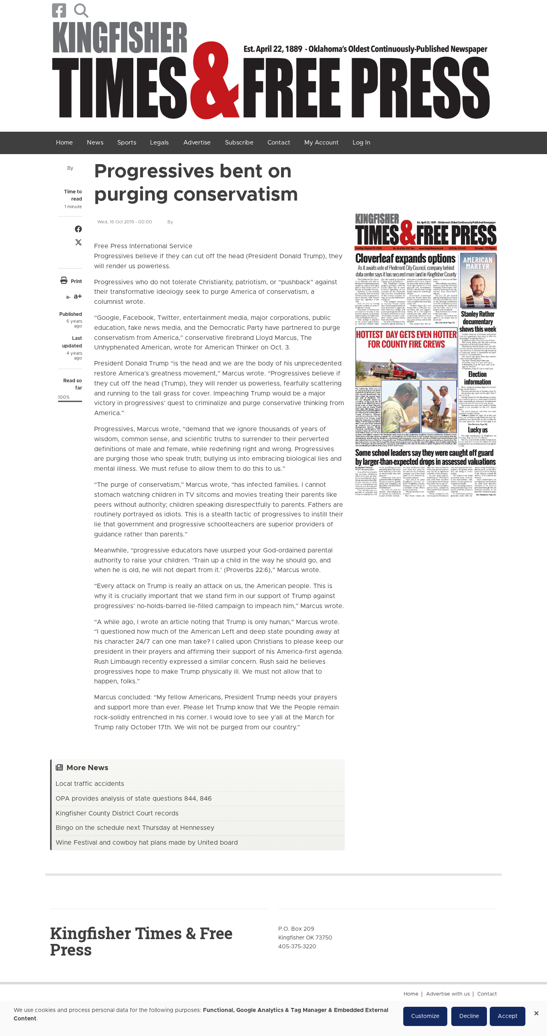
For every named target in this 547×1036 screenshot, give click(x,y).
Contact (487, 994)
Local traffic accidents (90, 784)
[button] (81, 11)
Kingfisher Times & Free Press (141, 941)
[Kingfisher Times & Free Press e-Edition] (425, 349)
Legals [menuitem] (159, 143)
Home (411, 994)
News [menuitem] (95, 143)
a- (68, 297)
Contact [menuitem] (278, 143)
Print (76, 281)
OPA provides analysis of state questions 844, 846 (134, 798)
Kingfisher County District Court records (117, 813)
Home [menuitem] (64, 143)
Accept (507, 1016)
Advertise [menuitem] (197, 143)
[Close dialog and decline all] (536, 1011)
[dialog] (273, 1019)
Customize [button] (425, 1016)
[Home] (270, 73)
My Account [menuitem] (321, 143)
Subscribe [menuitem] (239, 143)
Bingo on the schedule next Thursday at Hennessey (135, 828)
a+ (78, 296)
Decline (469, 1016)
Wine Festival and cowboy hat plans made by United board (147, 842)
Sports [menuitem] (126, 143)
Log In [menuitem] (361, 143)
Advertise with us (448, 994)
